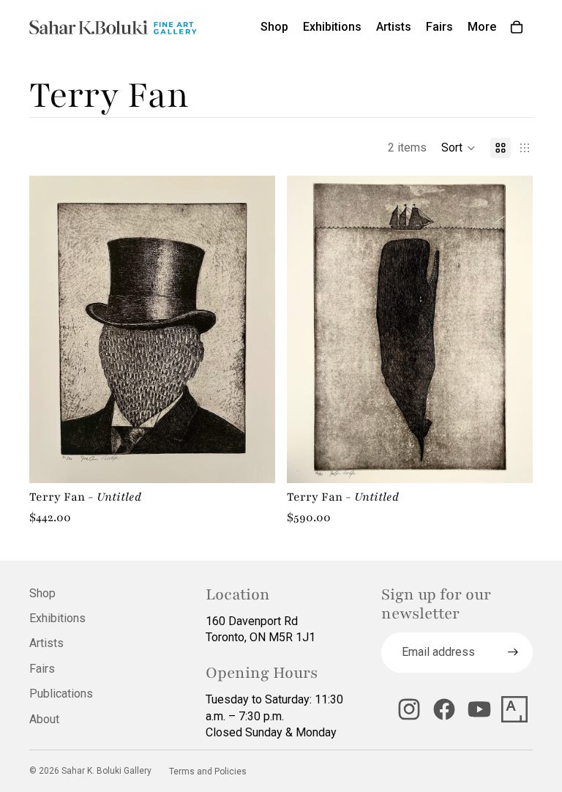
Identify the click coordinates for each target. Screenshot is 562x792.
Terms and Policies (208, 771)
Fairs (42, 669)
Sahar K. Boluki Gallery (106, 771)
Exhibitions (57, 618)
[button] (458, 148)
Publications (61, 694)
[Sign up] (513, 652)
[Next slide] (253, 329)
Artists (46, 643)
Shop (42, 593)
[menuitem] (481, 27)
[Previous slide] (51, 329)
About (44, 719)
